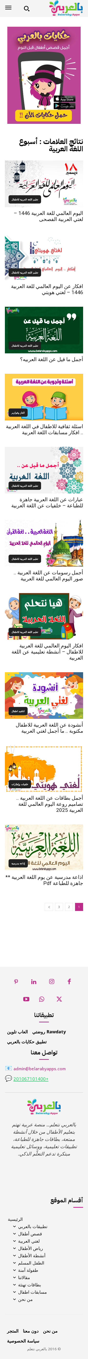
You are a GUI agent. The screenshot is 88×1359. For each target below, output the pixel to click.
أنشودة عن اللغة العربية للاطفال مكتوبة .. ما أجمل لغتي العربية (49, 728)
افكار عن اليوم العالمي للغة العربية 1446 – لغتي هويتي (47, 289)
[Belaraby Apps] (58, 8)
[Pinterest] (16, 983)
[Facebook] (69, 983)
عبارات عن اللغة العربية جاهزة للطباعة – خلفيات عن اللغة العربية (47, 503)
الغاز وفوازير (18, 412)
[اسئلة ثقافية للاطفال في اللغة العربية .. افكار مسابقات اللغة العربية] (44, 397)
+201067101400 (30, 1079)
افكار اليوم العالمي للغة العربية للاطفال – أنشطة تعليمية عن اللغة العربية (47, 652)
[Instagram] (51, 983)
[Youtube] (26, 1000)
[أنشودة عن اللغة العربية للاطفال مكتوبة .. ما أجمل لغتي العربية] (44, 695)
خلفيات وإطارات (19, 784)
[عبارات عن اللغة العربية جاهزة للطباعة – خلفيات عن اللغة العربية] (44, 470)
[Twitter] (59, 1000)
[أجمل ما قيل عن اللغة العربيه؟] (44, 330)
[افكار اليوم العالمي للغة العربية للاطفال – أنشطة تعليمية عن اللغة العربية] (44, 616)
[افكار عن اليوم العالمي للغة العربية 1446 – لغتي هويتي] (44, 257)
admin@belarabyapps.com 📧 (35, 1069)
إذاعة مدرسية (18, 863)
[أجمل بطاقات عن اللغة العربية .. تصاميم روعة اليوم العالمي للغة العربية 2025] (44, 768)
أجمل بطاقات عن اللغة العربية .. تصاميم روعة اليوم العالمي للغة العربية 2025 (49, 804)
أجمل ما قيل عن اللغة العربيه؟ (51, 359)
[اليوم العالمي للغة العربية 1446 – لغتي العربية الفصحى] (44, 184)
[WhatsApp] (41, 1000)
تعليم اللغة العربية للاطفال (24, 199)
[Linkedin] (34, 983)
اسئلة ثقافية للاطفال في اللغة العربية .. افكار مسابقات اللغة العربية (44, 429)
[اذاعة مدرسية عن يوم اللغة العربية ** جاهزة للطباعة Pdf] (44, 847)
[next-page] (49, 907)
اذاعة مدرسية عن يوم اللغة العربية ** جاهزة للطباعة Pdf (44, 880)
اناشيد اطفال (18, 711)
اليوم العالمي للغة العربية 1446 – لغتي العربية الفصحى (48, 216)
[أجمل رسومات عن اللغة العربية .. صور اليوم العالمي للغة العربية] (44, 543)
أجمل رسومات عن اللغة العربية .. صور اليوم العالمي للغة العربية (48, 576)
